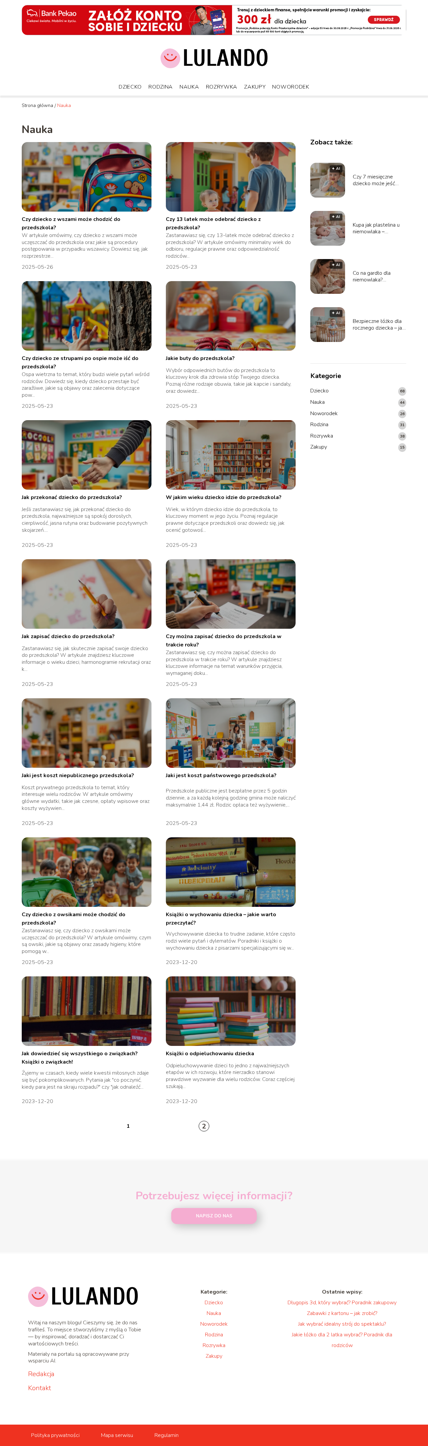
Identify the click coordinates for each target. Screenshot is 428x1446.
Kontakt (39, 1388)
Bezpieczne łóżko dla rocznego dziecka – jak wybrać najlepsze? (379, 325)
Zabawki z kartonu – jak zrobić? (342, 1313)
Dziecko (130, 87)
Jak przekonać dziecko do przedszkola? (72, 497)
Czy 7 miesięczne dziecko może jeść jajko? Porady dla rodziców (374, 180)
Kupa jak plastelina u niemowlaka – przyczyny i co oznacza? (376, 229)
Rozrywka (222, 87)
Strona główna (37, 105)
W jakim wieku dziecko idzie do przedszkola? (224, 497)
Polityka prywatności (55, 1435)
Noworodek (290, 87)
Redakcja (41, 1374)
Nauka (189, 87)
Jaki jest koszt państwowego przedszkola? (221, 775)
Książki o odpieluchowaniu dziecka (210, 1053)
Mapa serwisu (117, 1435)
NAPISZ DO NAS (214, 1216)
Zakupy (254, 87)
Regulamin (166, 1435)
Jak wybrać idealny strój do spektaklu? (342, 1324)
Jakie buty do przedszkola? (200, 358)
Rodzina (160, 87)
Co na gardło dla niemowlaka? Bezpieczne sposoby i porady (378, 277)
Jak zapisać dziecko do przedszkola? (68, 636)
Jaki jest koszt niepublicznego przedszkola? (78, 775)
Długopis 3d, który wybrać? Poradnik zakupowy (342, 1302)
